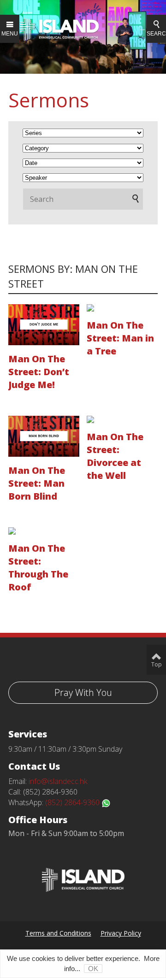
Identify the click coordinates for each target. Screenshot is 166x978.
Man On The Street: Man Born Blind (36, 483)
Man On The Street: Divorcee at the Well (115, 456)
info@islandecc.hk (58, 781)
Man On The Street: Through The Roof (38, 567)
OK (93, 968)
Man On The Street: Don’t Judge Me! (38, 372)
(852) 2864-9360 (73, 802)
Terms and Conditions (58, 933)
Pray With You (83, 692)
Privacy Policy (121, 933)
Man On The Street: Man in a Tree (120, 338)
